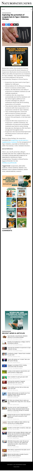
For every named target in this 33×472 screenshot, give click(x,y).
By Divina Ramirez (16, 362)
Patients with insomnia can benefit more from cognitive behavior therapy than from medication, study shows (19, 394)
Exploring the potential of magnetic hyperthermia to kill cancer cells (16, 382)
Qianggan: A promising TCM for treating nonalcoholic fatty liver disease (17, 366)
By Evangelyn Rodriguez (18, 338)
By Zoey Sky (15, 390)
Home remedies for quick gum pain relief (18, 377)
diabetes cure (22, 167)
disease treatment (17, 169)
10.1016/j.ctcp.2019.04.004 (9, 163)
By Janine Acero (16, 419)
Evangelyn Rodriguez (14, 22)
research (18, 171)
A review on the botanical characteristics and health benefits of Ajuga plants (18, 371)
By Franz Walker (16, 429)
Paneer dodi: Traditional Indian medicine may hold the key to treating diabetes (18, 422)
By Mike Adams (16, 404)
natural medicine (11, 171)
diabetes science (7, 169)
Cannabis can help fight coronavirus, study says (19, 427)
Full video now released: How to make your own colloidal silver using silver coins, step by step (19, 402)
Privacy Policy (16, 466)
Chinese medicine (13, 167)
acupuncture (14, 166)
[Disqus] (16, 252)
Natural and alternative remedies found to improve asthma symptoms (18, 455)
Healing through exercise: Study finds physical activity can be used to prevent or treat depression (19, 416)
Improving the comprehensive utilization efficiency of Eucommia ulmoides (17, 336)
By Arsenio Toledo (16, 356)
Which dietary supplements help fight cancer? (19, 449)
